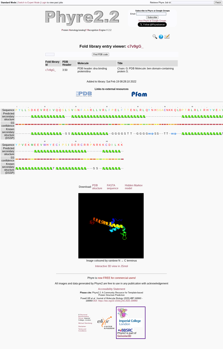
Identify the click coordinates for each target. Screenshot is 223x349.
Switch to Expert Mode (29, 2)
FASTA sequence (112, 187)
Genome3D (124, 336)
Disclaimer (82, 326)
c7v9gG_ (50, 70)
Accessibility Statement (111, 289)
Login (43, 2)
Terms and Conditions (82, 330)
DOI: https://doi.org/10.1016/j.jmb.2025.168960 (115, 301)
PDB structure (97, 187)
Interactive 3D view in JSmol (111, 266)
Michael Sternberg (85, 323)
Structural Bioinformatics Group (83, 316)
